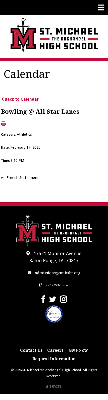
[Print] (3, 124)
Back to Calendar (21, 99)
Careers (55, 350)
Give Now (78, 350)
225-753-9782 (56, 285)
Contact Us (31, 350)
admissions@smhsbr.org (57, 273)
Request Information (54, 358)
